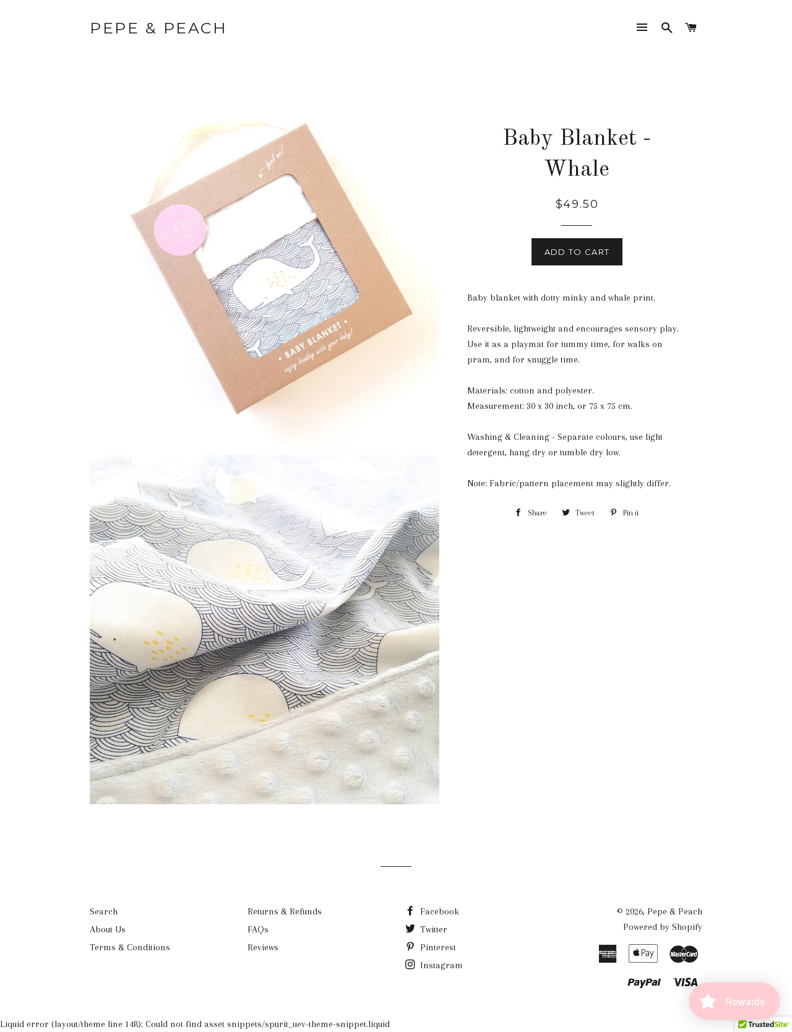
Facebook (438, 911)
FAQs (258, 929)
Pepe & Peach (158, 28)
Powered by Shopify (662, 926)
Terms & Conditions (130, 947)
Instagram (440, 965)
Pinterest (437, 947)
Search (104, 911)
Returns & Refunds (285, 911)
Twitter (432, 929)
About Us (108, 929)
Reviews (263, 947)
